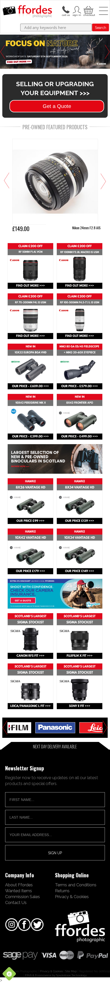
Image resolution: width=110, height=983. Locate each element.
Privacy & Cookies (72, 896)
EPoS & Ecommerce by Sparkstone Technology (56, 975)
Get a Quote (57, 106)
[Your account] (65, 9)
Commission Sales (22, 896)
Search (100, 28)
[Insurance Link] (55, 594)
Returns (62, 890)
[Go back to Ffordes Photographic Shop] (27, 11)
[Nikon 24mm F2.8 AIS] (55, 186)
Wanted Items (18, 890)
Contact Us (16, 902)
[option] (55, 727)
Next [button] (107, 52)
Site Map (71, 971)
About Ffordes (19, 884)
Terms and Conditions (75, 884)
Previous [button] (3, 52)
